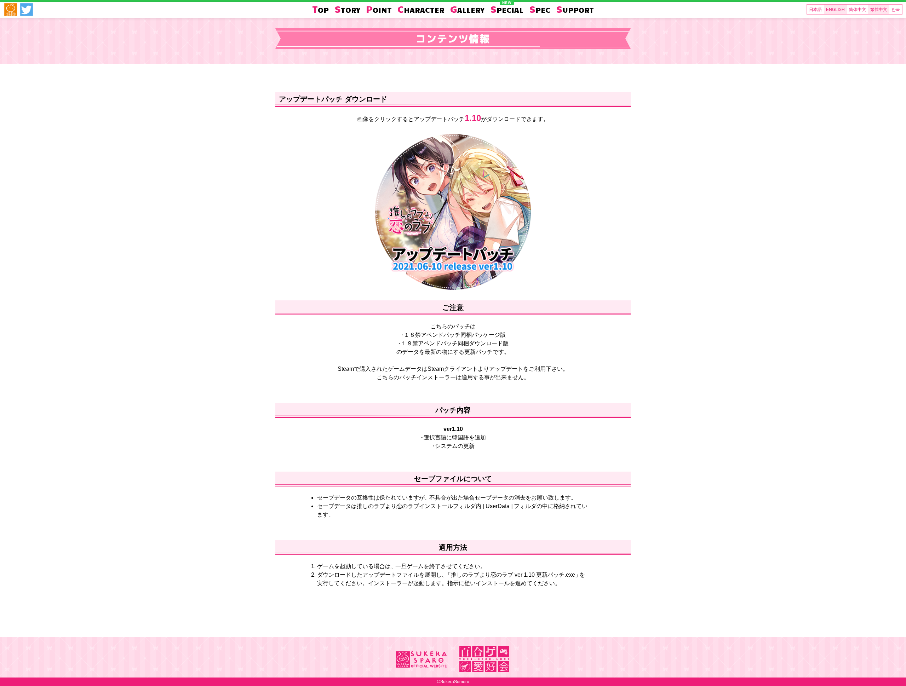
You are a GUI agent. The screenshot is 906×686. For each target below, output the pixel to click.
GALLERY (467, 9)
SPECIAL (506, 9)
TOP (320, 9)
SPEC (539, 9)
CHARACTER (421, 9)
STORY (347, 9)
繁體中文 (878, 9)
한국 (895, 9)
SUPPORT (575, 9)
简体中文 (857, 9)
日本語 (815, 9)
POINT (379, 9)
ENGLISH (835, 9)
